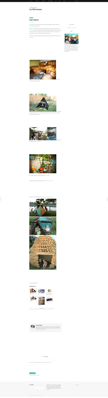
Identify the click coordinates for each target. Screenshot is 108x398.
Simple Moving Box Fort (32, 293)
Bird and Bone (38, 141)
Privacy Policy (77, 384)
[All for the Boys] (35, 8)
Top (78, 395)
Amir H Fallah (47, 175)
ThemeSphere (39, 395)
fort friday (31, 17)
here (69, 51)
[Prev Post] (0, 199)
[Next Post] (107, 199)
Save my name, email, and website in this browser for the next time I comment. (40, 362)
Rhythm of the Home (49, 180)
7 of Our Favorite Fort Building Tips (41, 294)
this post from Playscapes (47, 196)
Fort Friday (39, 305)
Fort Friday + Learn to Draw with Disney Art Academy (49, 294)
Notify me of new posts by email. (34, 375)
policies (30, 26)
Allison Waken (39, 325)
